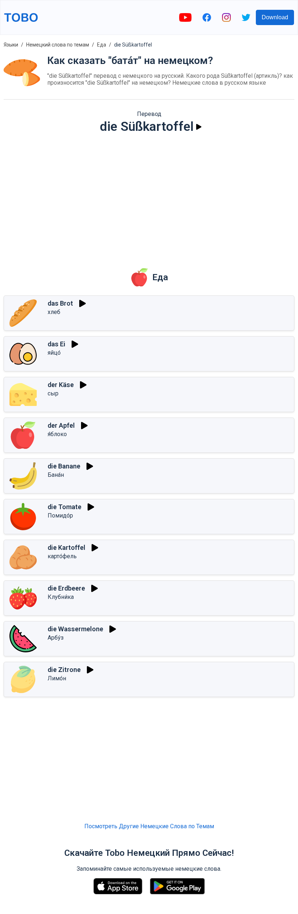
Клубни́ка (61, 596)
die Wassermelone (75, 629)
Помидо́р (60, 515)
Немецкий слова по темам (57, 45)
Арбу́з (56, 637)
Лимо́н (57, 678)
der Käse (61, 384)
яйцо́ (54, 352)
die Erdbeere (66, 588)
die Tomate (64, 507)
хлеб (54, 312)
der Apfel (61, 425)
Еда (101, 45)
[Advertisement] (149, 196)
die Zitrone (64, 669)
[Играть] (199, 127)
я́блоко (57, 434)
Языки (11, 45)
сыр (53, 393)
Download (275, 17)
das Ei (56, 344)
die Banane (64, 466)
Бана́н (56, 474)
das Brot (60, 303)
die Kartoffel (66, 547)
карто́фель (62, 556)
